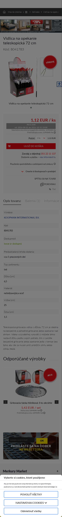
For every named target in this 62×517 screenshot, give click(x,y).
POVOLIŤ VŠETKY (31, 494)
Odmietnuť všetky (31, 511)
